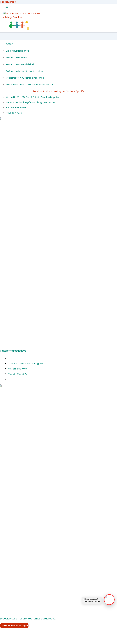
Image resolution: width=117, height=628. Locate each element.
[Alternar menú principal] (8, 8)
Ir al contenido (8, 1)
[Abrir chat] (109, 599)
